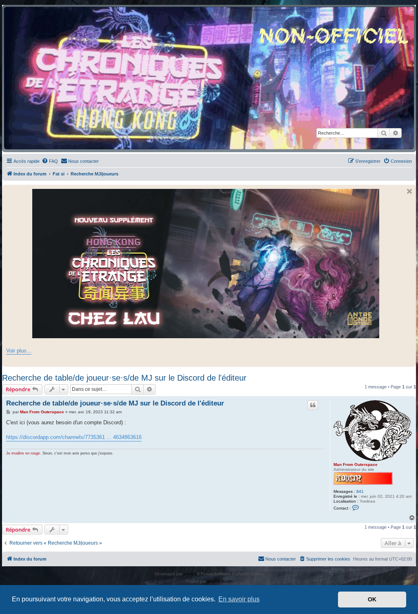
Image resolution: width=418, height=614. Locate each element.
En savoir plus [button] (239, 599)
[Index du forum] (209, 78)
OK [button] (372, 599)
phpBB (190, 574)
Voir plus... (18, 351)
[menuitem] (50, 161)
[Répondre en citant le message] (312, 405)
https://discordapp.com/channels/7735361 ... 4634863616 (74, 437)
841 (360, 491)
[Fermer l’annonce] (409, 191)
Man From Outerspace (356, 464)
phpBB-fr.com (220, 581)
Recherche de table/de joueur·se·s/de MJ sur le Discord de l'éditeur (124, 377)
